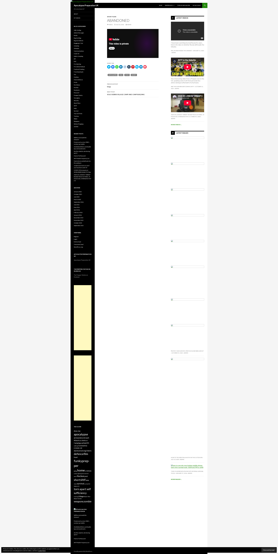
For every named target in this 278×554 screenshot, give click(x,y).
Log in (75, 239)
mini (83, 473)
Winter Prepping (78, 124)
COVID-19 (78, 448)
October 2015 (78, 223)
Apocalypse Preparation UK (86, 5)
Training (76, 116)
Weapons (76, 121)
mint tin (86, 473)
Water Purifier (78, 498)
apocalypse (113, 75)
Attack (76, 440)
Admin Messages (79, 33)
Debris (88, 451)
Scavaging (76, 98)
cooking (76, 445)
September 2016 (79, 202)
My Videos (77, 18)
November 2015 (78, 220)
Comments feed (78, 244)
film (121, 75)
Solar (75, 108)
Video (111, 24)
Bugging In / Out (78, 43)
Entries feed (77, 242)
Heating (76, 77)
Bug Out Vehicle (78, 40)
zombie (87, 501)
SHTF (75, 106)
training (76, 496)
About (76, 14)
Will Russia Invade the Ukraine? (181, 50)
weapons (78, 501)
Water (75, 119)
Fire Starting (77, 64)
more (75, 476)
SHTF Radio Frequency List (81, 158)
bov (86, 440)
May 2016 (77, 207)
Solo (87, 480)
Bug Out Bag (77, 38)
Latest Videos (182, 18)
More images (176, 479)
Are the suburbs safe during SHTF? (182, 86)
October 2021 (78, 194)
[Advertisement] (82, 317)
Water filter (87, 496)
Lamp (75, 473)
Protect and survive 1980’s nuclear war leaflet (187, 351)
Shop (160, 5)
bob (83, 440)
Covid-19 (76, 53)
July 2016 (76, 204)
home (81, 470)
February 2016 (78, 212)
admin (129, 24)
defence (79, 453)
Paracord (76, 93)
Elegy (112, 85)
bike (80, 440)
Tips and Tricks (78, 113)
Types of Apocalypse (183, 5)
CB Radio (76, 48)
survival (80, 483)
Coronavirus (82, 446)
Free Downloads (78, 72)
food (75, 457)
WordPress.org (78, 247)
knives (89, 471)
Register (76, 236)
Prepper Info (169, 5)
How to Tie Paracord (80, 156)
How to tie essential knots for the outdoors (186, 457)
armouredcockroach (81, 438)
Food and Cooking (79, 69)
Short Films (111, 16)
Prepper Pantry (78, 95)
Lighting (79, 473)
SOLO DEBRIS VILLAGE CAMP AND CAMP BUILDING (126, 93)
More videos (176, 124)
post (127, 75)
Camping (76, 46)
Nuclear (76, 87)
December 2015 (78, 218)
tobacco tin (76, 486)
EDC (75, 61)
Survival (76, 111)
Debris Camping (78, 56)
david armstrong (80, 451)
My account (197, 5)
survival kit (87, 484)
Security (76, 100)
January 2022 (78, 191)
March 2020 (77, 199)
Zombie (76, 126)
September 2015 (79, 225)
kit (85, 471)
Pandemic (77, 90)
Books (76, 35)
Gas (75, 74)
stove (75, 484)
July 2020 (76, 197)
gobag (75, 471)
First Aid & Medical (79, 66)
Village (81, 496)
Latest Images (182, 133)
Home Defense (78, 80)
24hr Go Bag (77, 30)
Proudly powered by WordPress (83, 551)
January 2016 (78, 215)
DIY (75, 59)
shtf (82, 480)
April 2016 (77, 210)
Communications (79, 51)
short (134, 75)
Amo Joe (77, 431)
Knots (75, 82)
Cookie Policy (42, 551)
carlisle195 (85, 443)
